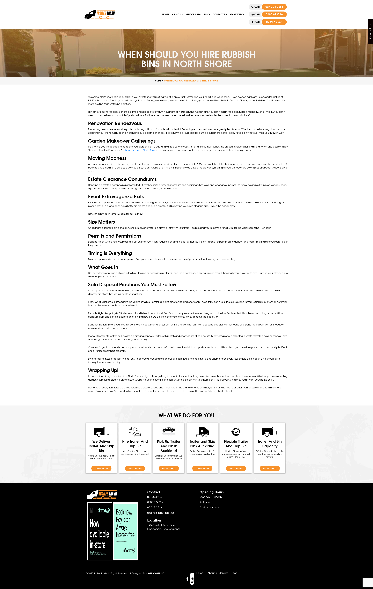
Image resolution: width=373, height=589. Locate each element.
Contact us (220, 14)
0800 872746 (274, 14)
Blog (207, 14)
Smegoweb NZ (156, 573)
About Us (177, 14)
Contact (223, 573)
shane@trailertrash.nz (160, 513)
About (210, 573)
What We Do (237, 14)
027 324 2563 (274, 6)
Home (165, 14)
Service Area (193, 14)
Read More (101, 468)
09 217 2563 (274, 22)
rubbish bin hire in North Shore (139, 150)
